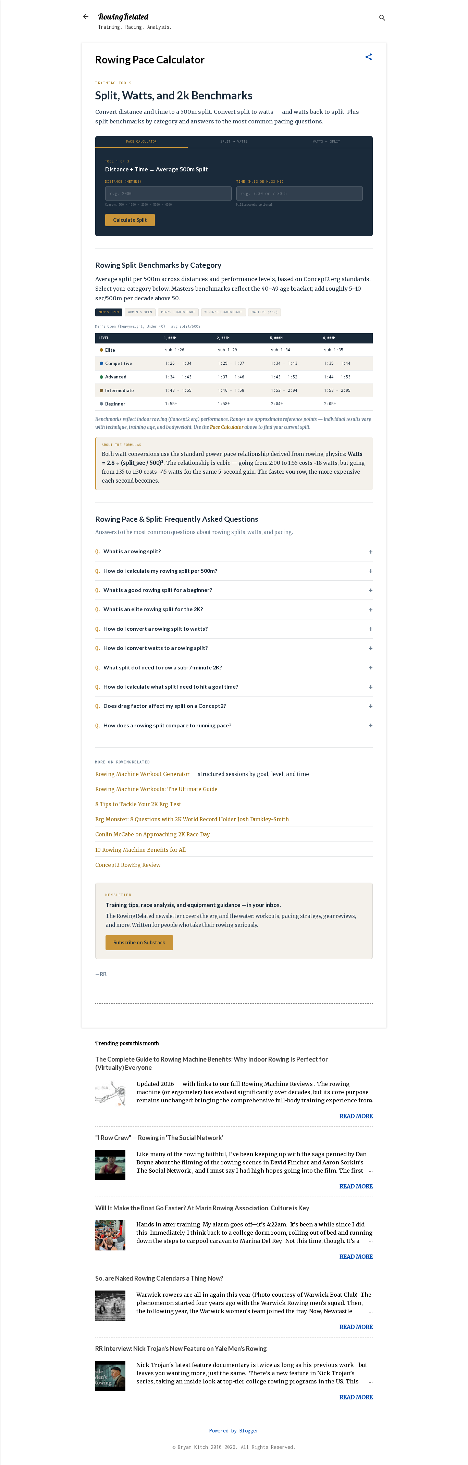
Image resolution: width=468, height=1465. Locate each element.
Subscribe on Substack (139, 942)
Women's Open (140, 312)
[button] (369, 57)
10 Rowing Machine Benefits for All (140, 850)
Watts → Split (326, 141)
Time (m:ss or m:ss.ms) (260, 181)
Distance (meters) (123, 181)
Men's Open (109, 312)
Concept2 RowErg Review (128, 865)
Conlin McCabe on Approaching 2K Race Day (152, 834)
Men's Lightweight (178, 312)
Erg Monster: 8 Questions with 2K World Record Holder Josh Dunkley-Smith (192, 819)
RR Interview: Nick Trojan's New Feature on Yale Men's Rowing (181, 1348)
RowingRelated (123, 16)
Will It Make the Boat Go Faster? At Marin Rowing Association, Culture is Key (202, 1208)
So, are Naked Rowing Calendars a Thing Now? (159, 1278)
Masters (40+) (265, 312)
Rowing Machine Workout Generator (142, 774)
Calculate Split (130, 220)
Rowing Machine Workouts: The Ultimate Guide (156, 789)
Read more (356, 1116)
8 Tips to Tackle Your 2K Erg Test (138, 804)
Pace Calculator (141, 141)
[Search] (382, 18)
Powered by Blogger (234, 1430)
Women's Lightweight (223, 312)
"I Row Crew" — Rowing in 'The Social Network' (159, 1137)
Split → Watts (233, 141)
